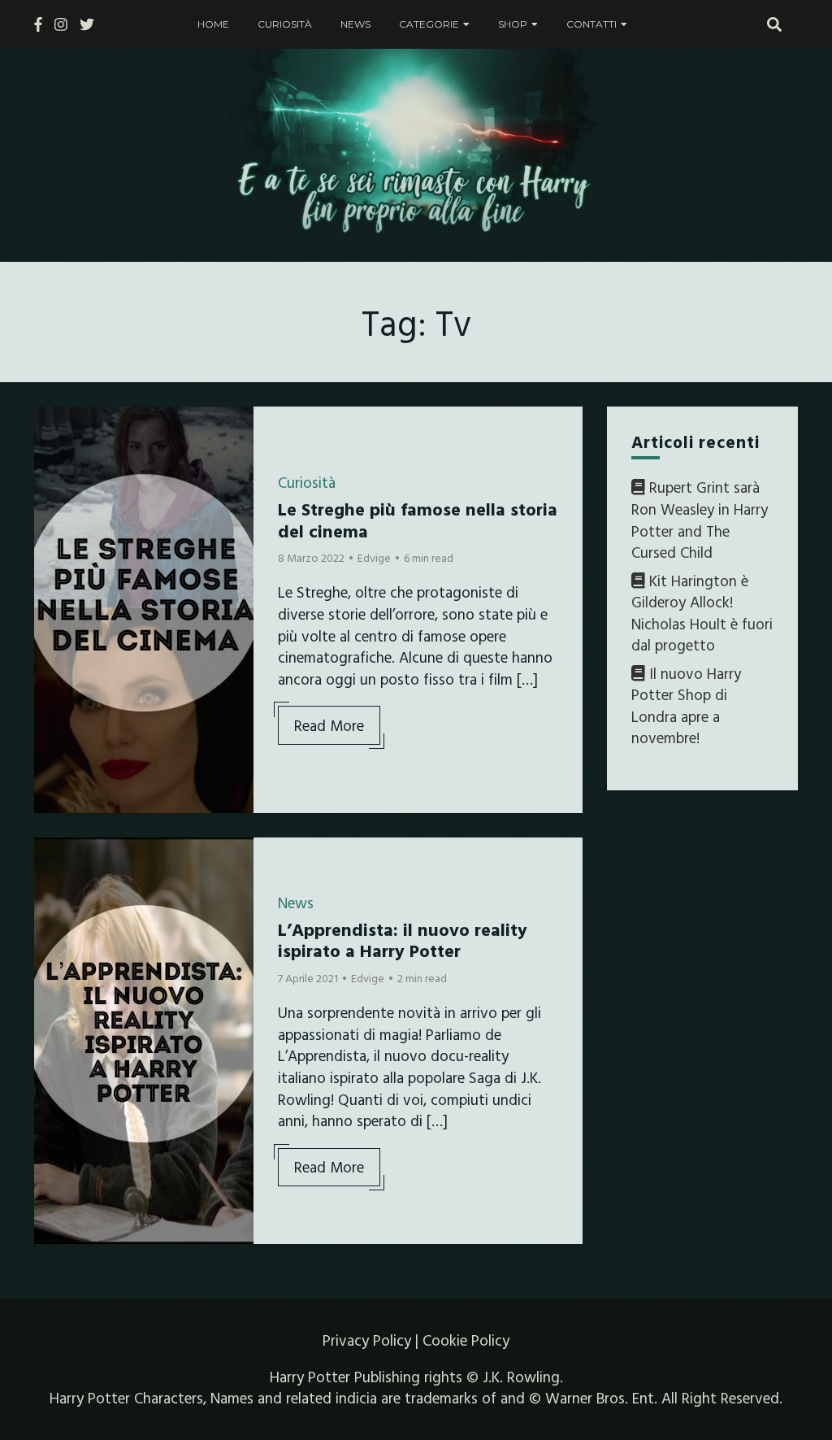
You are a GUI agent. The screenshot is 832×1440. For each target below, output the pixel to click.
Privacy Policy (367, 1340)
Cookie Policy (465, 1340)
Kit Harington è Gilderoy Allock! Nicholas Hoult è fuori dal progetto (702, 613)
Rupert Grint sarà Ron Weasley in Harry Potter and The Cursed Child (699, 519)
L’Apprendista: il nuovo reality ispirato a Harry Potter (402, 940)
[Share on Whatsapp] (52, 517)
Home (213, 24)
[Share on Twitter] (52, 458)
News (355, 24)
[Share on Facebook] (52, 429)
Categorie (429, 24)
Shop (512, 24)
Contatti (591, 24)
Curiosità (285, 24)
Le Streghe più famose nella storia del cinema (417, 519)
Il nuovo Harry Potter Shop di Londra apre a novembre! (686, 706)
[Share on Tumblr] (52, 487)
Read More (329, 725)
